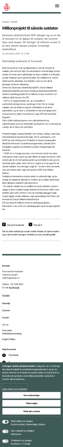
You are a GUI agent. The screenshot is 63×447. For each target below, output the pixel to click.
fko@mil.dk (14, 287)
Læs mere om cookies (14, 388)
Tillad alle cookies (31, 411)
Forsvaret (5, 22)
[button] (27, 419)
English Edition (8, 339)
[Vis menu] (57, 6)
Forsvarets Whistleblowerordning (11, 332)
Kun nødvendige (32, 395)
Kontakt (6, 295)
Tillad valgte (31, 403)
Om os (5, 324)
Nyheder (14, 22)
